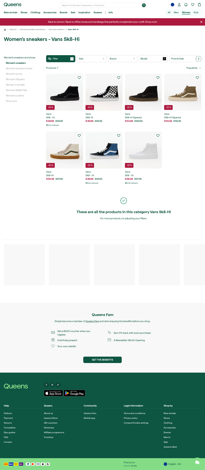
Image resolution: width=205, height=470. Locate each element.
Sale (73, 12)
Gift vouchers (50, 423)
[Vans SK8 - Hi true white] (143, 150)
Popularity (191, 68)
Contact (8, 442)
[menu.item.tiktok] (58, 384)
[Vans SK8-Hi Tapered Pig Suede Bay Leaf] (182, 92)
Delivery (8, 413)
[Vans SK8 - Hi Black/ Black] (64, 92)
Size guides (9, 432)
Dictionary (49, 427)
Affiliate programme (54, 432)
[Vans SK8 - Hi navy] (104, 150)
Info (111, 12)
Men (176, 12)
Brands (63, 12)
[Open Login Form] (179, 4)
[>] (198, 58)
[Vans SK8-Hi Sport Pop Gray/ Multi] (64, 150)
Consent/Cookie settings (136, 423)
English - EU (174, 464)
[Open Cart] (199, 4)
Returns (8, 423)
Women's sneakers (16, 63)
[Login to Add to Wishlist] (79, 77)
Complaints (9, 427)
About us (48, 413)
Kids (196, 12)
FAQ (6, 437)
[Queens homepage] (12, 5)
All (169, 12)
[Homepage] (22, 386)
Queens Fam (92, 321)
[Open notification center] (186, 4)
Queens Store (51, 418)
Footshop (48, 437)
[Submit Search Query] (144, 5)
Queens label (170, 447)
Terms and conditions (134, 413)
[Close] (201, 22)
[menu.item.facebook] (46, 384)
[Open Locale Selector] (172, 4)
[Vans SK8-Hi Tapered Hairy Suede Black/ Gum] (143, 92)
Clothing (35, 12)
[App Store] (53, 393)
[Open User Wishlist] (192, 4)
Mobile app (89, 418)
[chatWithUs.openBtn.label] (197, 462)
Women (186, 12)
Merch (167, 437)
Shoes (24, 12)
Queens (98, 12)
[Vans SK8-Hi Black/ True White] (104, 92)
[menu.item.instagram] (52, 384)
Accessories (50, 12)
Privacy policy (131, 418)
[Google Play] (74, 393)
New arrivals (10, 12)
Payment (8, 418)
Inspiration (84, 12)
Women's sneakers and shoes (19, 57)
